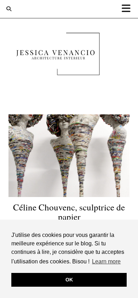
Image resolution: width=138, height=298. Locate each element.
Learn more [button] (106, 261)
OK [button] (69, 279)
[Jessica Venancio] (69, 55)
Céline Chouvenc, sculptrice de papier (69, 212)
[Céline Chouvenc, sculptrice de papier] (69, 155)
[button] (128, 9)
